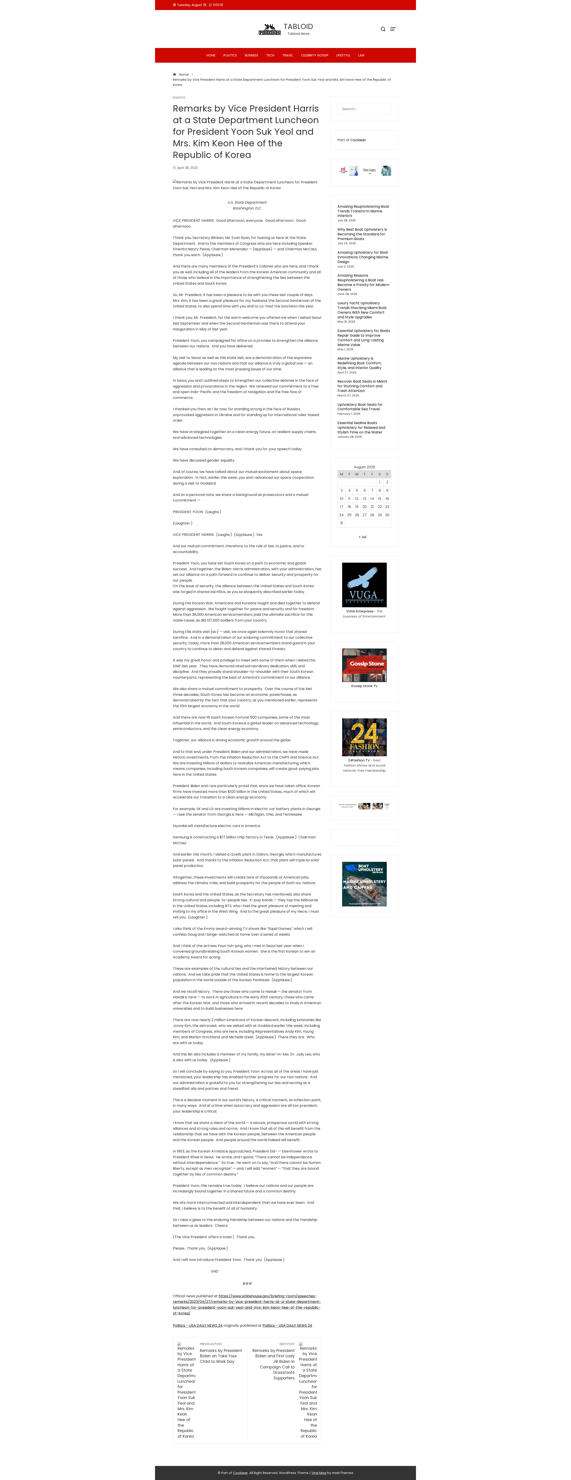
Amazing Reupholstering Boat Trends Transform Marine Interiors (363, 211)
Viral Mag (318, 1473)
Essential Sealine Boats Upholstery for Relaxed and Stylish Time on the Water (361, 427)
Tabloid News (299, 33)
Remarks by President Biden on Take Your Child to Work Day (221, 1353)
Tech (270, 55)
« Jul (362, 536)
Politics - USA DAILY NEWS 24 (198, 1325)
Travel (287, 55)
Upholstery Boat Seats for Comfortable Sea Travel (360, 407)
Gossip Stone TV (364, 686)
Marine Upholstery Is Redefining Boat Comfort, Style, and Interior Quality (359, 363)
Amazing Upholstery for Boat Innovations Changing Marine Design (362, 257)
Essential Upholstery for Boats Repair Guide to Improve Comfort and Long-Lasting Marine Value (363, 337)
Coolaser (358, 140)
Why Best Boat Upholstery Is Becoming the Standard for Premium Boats (362, 234)
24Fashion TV (359, 760)
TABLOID (298, 26)
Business (251, 55)
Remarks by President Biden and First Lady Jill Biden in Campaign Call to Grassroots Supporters (273, 1361)
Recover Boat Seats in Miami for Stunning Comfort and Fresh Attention (362, 386)
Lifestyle (343, 55)
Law (361, 55)
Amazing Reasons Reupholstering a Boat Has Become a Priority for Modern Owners (363, 282)
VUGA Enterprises (360, 611)
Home (211, 55)
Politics (230, 55)
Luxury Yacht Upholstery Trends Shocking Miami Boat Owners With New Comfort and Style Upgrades (362, 310)
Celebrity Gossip (314, 55)
